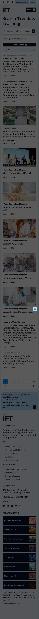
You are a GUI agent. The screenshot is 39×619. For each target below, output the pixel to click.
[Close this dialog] (35, 309)
